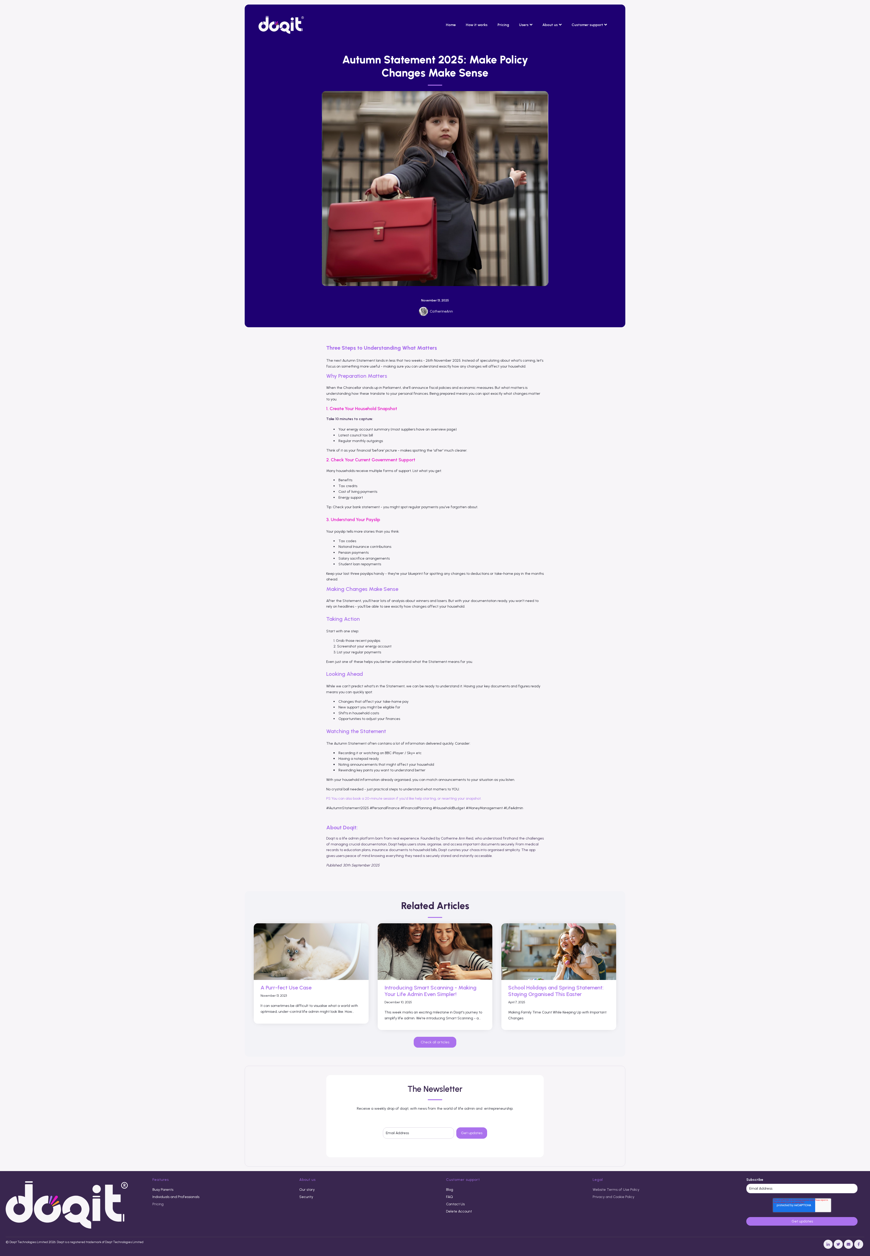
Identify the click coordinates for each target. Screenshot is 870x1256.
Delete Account (459, 1211)
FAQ (449, 1197)
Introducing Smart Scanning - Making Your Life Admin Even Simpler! (430, 990)
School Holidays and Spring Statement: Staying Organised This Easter (556, 990)
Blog (449, 1189)
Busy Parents (162, 1189)
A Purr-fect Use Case (286, 987)
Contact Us (455, 1204)
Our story (307, 1189)
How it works (477, 25)
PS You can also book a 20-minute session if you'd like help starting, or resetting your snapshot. (403, 798)
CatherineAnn (441, 311)
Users (524, 25)
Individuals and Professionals (175, 1197)
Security (306, 1197)
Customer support (587, 25)
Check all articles (435, 1042)
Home (451, 25)
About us (550, 25)
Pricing (503, 25)
